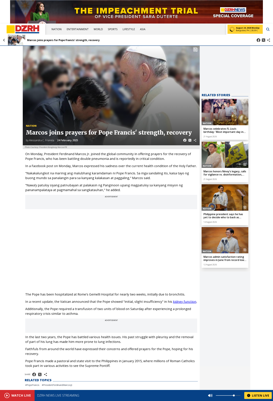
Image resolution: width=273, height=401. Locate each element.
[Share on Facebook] (258, 40)
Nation (57, 29)
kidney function (184, 301)
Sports (113, 29)
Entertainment (78, 29)
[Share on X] (263, 40)
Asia (142, 29)
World (98, 29)
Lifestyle (129, 29)
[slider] (234, 395)
